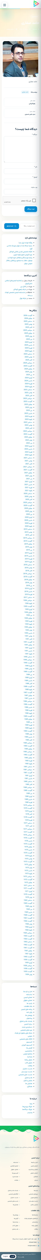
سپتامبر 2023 (27, 398)
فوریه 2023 (28, 416)
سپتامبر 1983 (27, 743)
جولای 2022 (28, 437)
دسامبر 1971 (28, 885)
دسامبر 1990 (28, 657)
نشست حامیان (27, 1069)
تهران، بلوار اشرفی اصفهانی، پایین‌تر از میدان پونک (24, 1239)
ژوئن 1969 (28, 906)
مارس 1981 (28, 778)
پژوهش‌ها (15, 1215)
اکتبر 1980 (28, 784)
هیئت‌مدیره (15, 1177)
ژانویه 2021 (28, 490)
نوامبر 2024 (28, 357)
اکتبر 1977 (28, 826)
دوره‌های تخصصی (33, 1194)
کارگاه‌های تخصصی (13, 1194)
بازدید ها (29, 1003)
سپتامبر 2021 (27, 467)
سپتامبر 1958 (27, 965)
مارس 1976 (28, 841)
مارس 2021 (28, 484)
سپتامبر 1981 (27, 770)
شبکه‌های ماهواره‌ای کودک (31, 1218)
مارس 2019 (28, 556)
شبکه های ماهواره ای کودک (23, 1033)
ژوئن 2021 (28, 476)
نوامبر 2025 (28, 324)
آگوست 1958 (28, 968)
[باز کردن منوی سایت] (5, 5)
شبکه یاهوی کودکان (19, 289)
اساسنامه (29, 994)
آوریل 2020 (28, 517)
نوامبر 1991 (28, 636)
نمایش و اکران (28, 1080)
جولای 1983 (28, 749)
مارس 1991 (28, 651)
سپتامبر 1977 (27, 829)
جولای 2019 (28, 544)
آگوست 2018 (28, 577)
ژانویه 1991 (28, 654)
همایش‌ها (15, 1205)
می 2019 (29, 550)
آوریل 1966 (28, 927)
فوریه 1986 (28, 710)
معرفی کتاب (28, 1063)
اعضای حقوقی (27, 1000)
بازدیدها (36, 1190)
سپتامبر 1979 (27, 805)
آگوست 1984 (28, 731)
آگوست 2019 (28, 541)
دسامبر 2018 (28, 565)
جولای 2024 (28, 369)
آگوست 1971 (28, 888)
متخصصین (35, 17)
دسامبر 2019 (28, 529)
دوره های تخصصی (26, 1030)
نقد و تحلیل (28, 1078)
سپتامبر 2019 (27, 538)
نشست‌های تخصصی (13, 1201)
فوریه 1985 (28, 725)
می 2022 (29, 443)
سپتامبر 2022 (27, 431)
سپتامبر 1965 (27, 933)
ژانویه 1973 (28, 873)
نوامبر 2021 (28, 461)
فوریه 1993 (28, 621)
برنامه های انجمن (26, 1009)
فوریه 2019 (28, 559)
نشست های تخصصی (25, 1075)
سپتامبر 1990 (27, 660)
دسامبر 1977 (28, 823)
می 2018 (29, 585)
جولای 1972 (28, 882)
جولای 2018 (28, 580)
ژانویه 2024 (28, 387)
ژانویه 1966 (28, 930)
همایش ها (28, 1083)
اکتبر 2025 (28, 327)
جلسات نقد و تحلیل (26, 1021)
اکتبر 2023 (28, 395)
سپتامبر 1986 (27, 701)
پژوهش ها (28, 1015)
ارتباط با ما (36, 1235)
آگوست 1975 (28, 844)
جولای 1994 (28, 612)
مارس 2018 (28, 591)
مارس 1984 (28, 737)
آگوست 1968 (28, 915)
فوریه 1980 (28, 802)
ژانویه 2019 (28, 562)
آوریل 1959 (28, 963)
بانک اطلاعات (28, 1006)
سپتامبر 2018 (27, 574)
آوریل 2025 (28, 342)
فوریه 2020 (28, 523)
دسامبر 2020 (28, 493)
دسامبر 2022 (28, 422)
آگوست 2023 (28, 401)
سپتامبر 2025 (27, 330)
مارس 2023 (28, 413)
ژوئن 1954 (28, 974)
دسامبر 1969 (28, 900)
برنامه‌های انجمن (33, 1186)
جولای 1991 (28, 645)
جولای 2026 (28, 318)
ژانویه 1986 (28, 713)
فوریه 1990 (28, 666)
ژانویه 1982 (28, 764)
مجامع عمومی (27, 1054)
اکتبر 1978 (28, 814)
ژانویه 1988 (28, 689)
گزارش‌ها (16, 1218)
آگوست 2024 (28, 366)
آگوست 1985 (28, 716)
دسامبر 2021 (28, 458)
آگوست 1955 (28, 971)
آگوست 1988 (28, 686)
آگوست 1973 (28, 861)
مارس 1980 (28, 799)
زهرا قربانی (32, 104)
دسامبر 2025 (28, 321)
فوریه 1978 (28, 820)
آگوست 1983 (28, 746)
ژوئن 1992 (28, 630)
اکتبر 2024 (28, 360)
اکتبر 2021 (28, 464)
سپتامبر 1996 (27, 600)
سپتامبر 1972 (27, 876)
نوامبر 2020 (28, 496)
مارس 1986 (28, 707)
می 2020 (29, 514)
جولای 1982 (28, 758)
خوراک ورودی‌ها (27, 1106)
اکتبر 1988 (28, 683)
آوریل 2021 (28, 481)
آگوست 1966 (28, 921)
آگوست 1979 (28, 808)
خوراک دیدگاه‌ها (27, 1109)
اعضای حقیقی (34, 1173)
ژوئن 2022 (28, 440)
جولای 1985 (28, 719)
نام (35, 167)
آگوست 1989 (28, 671)
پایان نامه (29, 1012)
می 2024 (29, 375)
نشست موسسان (27, 1072)
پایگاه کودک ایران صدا (25, 243)
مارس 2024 (28, 381)
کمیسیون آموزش (27, 1045)
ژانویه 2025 (28, 351)
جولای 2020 (28, 508)
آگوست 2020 (28, 505)
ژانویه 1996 (28, 603)
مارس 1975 (28, 850)
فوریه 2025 (28, 348)
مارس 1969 (28, 912)
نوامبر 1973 (28, 859)
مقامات (16, 1180)
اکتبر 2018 (28, 571)
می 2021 (29, 479)
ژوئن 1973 (28, 867)
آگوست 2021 (28, 470)
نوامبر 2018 (28, 568)
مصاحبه (29, 1057)
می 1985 (29, 722)
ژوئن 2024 (28, 372)
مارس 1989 (28, 680)
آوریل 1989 (28, 677)
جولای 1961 (28, 951)
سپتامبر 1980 (27, 787)
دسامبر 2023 (28, 390)
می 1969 (29, 909)
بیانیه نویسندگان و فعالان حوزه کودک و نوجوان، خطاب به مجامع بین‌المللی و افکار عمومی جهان (19, 261)
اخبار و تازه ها (27, 991)
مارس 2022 (28, 449)
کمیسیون (29, 1042)
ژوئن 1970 (28, 897)
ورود (30, 1103)
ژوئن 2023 (28, 407)
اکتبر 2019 (28, 535)
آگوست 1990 (28, 663)
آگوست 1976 (28, 838)
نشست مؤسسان (33, 1201)
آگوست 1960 (28, 957)
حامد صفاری (25, 92)
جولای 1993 (28, 618)
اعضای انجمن (28, 997)
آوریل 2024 (28, 378)
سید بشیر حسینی (30, 114)
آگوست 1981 (28, 773)
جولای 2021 (28, 473)
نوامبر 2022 (28, 425)
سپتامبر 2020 (27, 502)
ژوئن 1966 (28, 924)
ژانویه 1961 (28, 954)
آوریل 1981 (28, 775)
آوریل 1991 (28, 648)
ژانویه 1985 (28, 728)
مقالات (30, 1066)
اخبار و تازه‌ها (34, 1162)
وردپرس (29, 1112)
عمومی (30, 1036)
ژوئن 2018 (28, 582)
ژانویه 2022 (28, 455)
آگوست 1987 (28, 692)
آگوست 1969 (28, 903)
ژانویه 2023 (28, 419)
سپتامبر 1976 (27, 835)
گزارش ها (29, 1048)
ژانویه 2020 (28, 526)
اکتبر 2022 (28, 428)
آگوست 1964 (28, 939)
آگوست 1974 (28, 853)
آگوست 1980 (28, 790)
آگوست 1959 (28, 960)
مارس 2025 (28, 345)
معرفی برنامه (28, 1060)
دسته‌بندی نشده (27, 1027)
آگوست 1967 (28, 918)
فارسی (12, 1256)
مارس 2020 (28, 520)
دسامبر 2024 (28, 354)
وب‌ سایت (34, 187)
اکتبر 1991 (28, 639)
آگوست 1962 (28, 945)
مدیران (36, 1180)
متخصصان (35, 1222)
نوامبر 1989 (28, 669)
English (5, 1256)
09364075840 (33, 1242)
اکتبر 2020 (28, 499)
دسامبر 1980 (28, 781)
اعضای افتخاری (14, 1166)
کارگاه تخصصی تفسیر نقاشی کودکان (20, 252)
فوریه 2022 (28, 452)
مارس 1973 (28, 870)
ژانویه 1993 (28, 624)
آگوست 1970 (28, 894)
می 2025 (29, 339)
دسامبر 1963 (28, 942)
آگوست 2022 (28, 434)
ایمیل (35, 177)
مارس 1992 (28, 633)
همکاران (29, 1086)
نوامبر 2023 (28, 392)
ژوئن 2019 (28, 547)
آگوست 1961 (28, 948)
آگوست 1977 (28, 832)
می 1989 (29, 674)
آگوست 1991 (28, 642)
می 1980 (29, 793)
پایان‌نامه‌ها (35, 1215)
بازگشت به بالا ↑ (20, 1257)
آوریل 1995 (28, 609)
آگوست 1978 (28, 817)
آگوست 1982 (28, 755)
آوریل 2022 (28, 446)
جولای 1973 (28, 864)
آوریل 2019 (28, 553)
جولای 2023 (28, 404)
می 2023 (29, 410)
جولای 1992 (28, 627)
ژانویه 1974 (28, 856)
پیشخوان (29, 1018)
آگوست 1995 (28, 606)
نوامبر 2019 (28, 532)
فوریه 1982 (28, 761)
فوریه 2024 (28, 384)
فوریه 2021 (28, 487)
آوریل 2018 (28, 588)
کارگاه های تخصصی (26, 1039)
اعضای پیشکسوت (33, 1169)
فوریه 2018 (28, 594)
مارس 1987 (28, 698)
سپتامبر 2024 (27, 363)
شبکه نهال (23, 298)
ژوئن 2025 (28, 336)
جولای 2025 (28, 333)
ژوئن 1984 (28, 734)
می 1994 (29, 615)
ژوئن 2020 (28, 511)
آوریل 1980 (28, 796)
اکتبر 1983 (28, 740)
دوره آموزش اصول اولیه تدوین (23, 255)
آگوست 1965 (28, 936)
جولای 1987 (28, 695)
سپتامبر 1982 (27, 752)
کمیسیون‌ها (15, 1173)
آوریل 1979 (28, 811)
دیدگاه (34, 134)
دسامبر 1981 (28, 767)
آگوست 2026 (28, 315)
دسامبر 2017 (28, 597)
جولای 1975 (28, 847)
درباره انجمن (28, 1024)
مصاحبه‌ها (15, 1222)
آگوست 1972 (28, 879)
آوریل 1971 (28, 891)
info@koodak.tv (32, 1246)
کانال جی (23, 286)
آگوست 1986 (28, 704)
